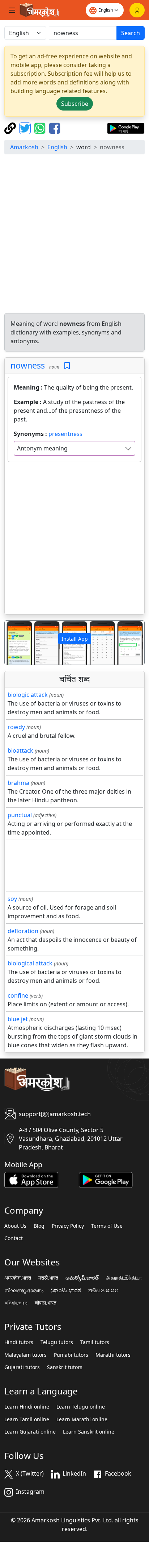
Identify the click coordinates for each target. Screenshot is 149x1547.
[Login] (137, 10)
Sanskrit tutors (64, 1367)
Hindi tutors (18, 1342)
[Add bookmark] (67, 366)
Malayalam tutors (25, 1354)
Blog (39, 1225)
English (57, 147)
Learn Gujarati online (30, 1431)
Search (130, 33)
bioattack (20, 750)
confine (18, 995)
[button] (15, 643)
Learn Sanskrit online (88, 1431)
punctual (20, 815)
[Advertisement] (74, 234)
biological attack (30, 963)
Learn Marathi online (81, 1419)
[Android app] (106, 1179)
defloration (23, 931)
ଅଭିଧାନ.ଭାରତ (103, 1290)
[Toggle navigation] (12, 10)
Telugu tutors (57, 1342)
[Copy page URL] (11, 128)
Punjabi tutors (71, 1354)
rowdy (16, 727)
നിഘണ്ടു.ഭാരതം (23, 1290)
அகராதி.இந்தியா (124, 1277)
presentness (65, 434)
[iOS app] (31, 1179)
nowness (27, 365)
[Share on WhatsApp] (40, 128)
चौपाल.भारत (45, 1302)
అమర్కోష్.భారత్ (82, 1277)
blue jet (18, 1019)
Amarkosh (24, 147)
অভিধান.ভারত (15, 1302)
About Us (15, 1225)
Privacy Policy (68, 1225)
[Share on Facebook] (54, 128)
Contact (13, 1238)
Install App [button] (74, 638)
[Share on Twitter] (26, 128)
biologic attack (28, 695)
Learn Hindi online (26, 1406)
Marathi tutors (113, 1354)
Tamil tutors (94, 1342)
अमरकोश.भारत (17, 1277)
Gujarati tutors (22, 1367)
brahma (18, 783)
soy (12, 899)
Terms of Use (107, 1225)
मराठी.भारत (48, 1277)
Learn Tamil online (26, 1419)
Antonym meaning (42, 448)
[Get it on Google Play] (126, 128)
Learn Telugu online (80, 1406)
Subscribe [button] (74, 104)
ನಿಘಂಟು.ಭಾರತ (66, 1290)
